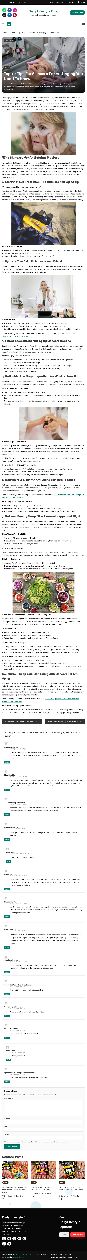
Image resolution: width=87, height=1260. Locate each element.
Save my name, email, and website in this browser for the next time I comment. (37, 1142)
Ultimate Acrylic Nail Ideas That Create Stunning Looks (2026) (71, 1189)
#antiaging (57, 84)
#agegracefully (47, 84)
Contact (24, 2)
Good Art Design (11, 747)
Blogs (10, 2)
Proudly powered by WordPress (29, 1254)
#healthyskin (19, 87)
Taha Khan (23, 84)
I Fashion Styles (10, 775)
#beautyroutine (9, 87)
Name (7, 1118)
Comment (8, 1099)
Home (4, 2)
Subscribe (79, 12)
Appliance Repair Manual (14, 803)
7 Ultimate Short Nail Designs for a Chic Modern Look (43, 1188)
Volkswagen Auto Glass (14, 1007)
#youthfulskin (8, 90)
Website (7, 1134)
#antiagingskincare (68, 84)
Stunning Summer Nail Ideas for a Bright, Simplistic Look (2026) (14, 1189)
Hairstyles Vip (10, 874)
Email (6, 1126)
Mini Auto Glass (11, 1029)
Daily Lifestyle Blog (43, 11)
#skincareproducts (46, 87)
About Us (16, 2)
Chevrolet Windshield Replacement (19, 985)
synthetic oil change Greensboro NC (20, 1072)
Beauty (7, 68)
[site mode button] (83, 24)
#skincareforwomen (32, 87)
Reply (7, 762)
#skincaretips (58, 87)
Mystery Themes (18, 1257)
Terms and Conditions (58, 1257)
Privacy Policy (73, 1257)
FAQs (61, 1254)
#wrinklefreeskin (69, 87)
